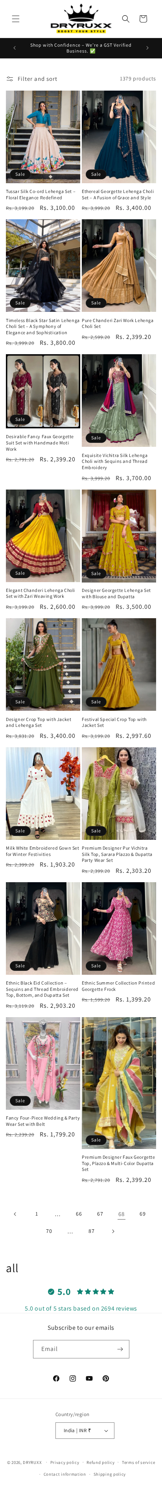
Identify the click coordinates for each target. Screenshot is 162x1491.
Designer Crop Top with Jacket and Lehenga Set (38, 722)
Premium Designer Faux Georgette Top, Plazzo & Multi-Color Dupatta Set (118, 1163)
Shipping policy (110, 1474)
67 (100, 1213)
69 (142, 1213)
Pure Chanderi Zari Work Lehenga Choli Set (118, 323)
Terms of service (138, 1462)
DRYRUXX (32, 1462)
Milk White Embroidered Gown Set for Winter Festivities (42, 851)
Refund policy (100, 1462)
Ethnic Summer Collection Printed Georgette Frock (118, 986)
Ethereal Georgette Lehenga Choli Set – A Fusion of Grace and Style (118, 194)
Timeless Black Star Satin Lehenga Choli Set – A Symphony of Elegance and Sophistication (43, 326)
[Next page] (113, 1231)
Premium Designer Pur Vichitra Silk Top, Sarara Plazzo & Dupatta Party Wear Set (117, 854)
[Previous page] (15, 1214)
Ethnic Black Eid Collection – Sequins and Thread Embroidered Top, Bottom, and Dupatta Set (42, 989)
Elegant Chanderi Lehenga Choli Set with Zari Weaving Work (40, 593)
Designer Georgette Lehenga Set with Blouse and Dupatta (116, 593)
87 (91, 1230)
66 (79, 1213)
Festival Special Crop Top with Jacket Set (114, 722)
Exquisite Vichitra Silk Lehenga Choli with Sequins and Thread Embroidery (115, 461)
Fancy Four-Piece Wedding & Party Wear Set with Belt (43, 1121)
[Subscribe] (120, 1349)
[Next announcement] (147, 47)
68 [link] (121, 1214)
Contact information (65, 1474)
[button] (15, 18)
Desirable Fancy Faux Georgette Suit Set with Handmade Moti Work (40, 442)
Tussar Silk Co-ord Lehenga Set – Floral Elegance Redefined (40, 194)
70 (49, 1230)
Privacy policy (64, 1462)
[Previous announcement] (14, 47)
